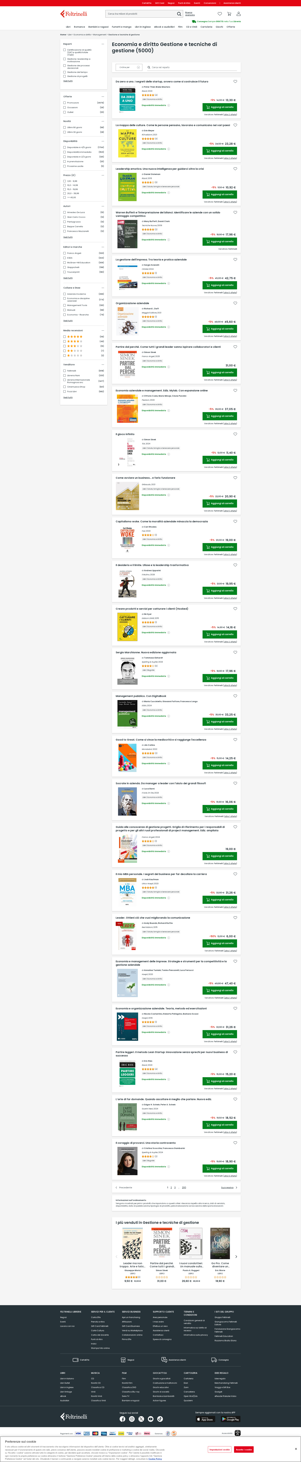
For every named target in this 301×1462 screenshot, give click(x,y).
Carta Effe (95, 1317)
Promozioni (73, 103)
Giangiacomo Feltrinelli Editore (226, 1323)
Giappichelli (73, 267)
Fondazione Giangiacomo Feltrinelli (227, 1330)
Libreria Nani (73, 375)
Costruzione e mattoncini (165, 1383)
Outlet (70, 112)
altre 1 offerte (230, 816)
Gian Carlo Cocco (76, 217)
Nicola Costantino (153, 1014)
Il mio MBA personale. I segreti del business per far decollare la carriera (161, 874)
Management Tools (77, 305)
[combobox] (144, 14)
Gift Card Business (131, 1326)
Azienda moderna (76, 294)
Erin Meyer (149, 130)
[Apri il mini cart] (229, 14)
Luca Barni (149, 788)
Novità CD (95, 1383)
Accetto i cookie (244, 1449)
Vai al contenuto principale (73, 3)
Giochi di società (161, 1391)
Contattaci (158, 1335)
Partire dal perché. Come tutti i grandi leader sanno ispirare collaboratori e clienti (168, 347)
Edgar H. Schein (152, 1104)
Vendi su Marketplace (132, 1330)
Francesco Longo (189, 701)
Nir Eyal (147, 614)
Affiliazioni (127, 1321)
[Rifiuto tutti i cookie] (296, 1448)
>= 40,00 (71, 197)
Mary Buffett (150, 221)
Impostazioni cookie (220, 1449)
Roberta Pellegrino (172, 1014)
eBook (63, 1396)
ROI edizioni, (147, 134)
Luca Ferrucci (186, 970)
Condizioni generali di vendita (194, 1322)
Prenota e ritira (98, 1321)
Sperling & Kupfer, (150, 662)
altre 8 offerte (230, 685)
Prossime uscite (75, 166)
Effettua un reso (160, 1326)
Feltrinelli (71, 371)
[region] (150, 1449)
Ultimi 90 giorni (74, 127)
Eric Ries (148, 1061)
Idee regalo (220, 1378)
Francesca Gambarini (174, 1148)
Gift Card (159, 3)
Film (124, 1378)
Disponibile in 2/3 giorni (79, 157)
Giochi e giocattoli (161, 1378)
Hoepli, (145, 974)
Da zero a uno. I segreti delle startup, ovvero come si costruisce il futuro (162, 81)
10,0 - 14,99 (72, 185)
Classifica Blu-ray (131, 1391)
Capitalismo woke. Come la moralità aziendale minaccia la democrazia (162, 521)
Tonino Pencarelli (170, 970)
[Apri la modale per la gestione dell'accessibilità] (238, 1433)
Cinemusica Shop (76, 387)
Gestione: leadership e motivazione (78, 60)
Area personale (160, 1317)
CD (92, 1378)
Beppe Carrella (75, 226)
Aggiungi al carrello (222, 107)
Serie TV (125, 1396)
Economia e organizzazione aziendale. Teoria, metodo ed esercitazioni (161, 1008)
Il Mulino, (146, 574)
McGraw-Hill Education (78, 262)
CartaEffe (146, 3)
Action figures (159, 1400)
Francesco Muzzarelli (78, 231)
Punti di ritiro (184, 3)
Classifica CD (97, 1387)
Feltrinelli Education (224, 1336)
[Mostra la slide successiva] (236, 1256)
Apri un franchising (131, 1317)
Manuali (71, 310)
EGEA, (144, 705)
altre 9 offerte (230, 1176)
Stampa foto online (100, 1348)
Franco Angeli (74, 253)
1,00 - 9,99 (72, 181)
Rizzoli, (144, 91)
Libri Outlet (65, 1383)
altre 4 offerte (230, 1132)
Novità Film (127, 1383)
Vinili (93, 1391)
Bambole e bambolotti (163, 1396)
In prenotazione (75, 161)
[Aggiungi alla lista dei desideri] (235, 81)
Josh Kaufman (151, 879)
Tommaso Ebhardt (153, 657)
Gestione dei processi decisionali (78, 67)
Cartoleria (188, 1378)
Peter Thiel (149, 87)
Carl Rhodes (150, 526)
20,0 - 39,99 (73, 193)
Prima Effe (126, 1339)
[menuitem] (68, 27)
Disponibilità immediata (79, 152)
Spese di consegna (162, 1339)
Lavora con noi (67, 1326)
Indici (93, 1343)
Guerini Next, (147, 1108)
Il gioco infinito (125, 434)
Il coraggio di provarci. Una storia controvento (146, 1143)
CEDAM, (145, 269)
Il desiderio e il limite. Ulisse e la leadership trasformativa (152, 565)
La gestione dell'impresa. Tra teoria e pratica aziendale (151, 259)
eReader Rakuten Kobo (225, 1396)
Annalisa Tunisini (152, 970)
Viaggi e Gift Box (222, 1387)
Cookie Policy (155, 1458)
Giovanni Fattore (171, 701)
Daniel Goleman (152, 174)
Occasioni (72, 107)
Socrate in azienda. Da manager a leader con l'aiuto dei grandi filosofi (161, 783)
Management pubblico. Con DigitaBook (141, 696)
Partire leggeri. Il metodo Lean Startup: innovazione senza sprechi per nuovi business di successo (172, 1053)
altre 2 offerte (230, 114)
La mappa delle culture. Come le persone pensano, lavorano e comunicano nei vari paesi (173, 125)
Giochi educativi (161, 1387)
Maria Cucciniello (153, 701)
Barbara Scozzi (190, 1014)
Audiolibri (64, 1400)
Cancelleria (189, 1391)
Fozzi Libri (72, 391)
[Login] (238, 14)
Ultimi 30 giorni (74, 132)
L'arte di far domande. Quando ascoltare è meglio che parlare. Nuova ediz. (164, 1099)
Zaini (186, 1387)
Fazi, (143, 531)
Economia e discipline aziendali (78, 299)
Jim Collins (149, 745)
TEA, (143, 443)
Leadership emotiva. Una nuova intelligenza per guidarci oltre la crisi (160, 169)
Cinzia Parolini (179, 396)
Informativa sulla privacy (196, 1335)
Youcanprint (73, 272)
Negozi (171, 3)
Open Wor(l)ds (191, 1396)
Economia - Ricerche (78, 315)
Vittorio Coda (151, 396)
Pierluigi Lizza (74, 222)
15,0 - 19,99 (72, 189)
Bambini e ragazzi (130, 1400)
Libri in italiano (67, 1378)
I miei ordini (158, 1321)
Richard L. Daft (151, 308)
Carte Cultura (97, 1330)
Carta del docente (100, 1335)
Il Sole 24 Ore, (148, 792)
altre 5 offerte (230, 201)
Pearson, (146, 400)
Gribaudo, (146, 484)
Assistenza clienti (232, 3)
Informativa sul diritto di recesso (195, 1329)
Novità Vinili (96, 1396)
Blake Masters (163, 87)
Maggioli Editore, (149, 312)
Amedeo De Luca (76, 212)
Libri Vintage (66, 1391)
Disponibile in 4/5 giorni (79, 147)
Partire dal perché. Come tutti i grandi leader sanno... (162, 1265)
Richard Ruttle (165, 923)
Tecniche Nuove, (149, 225)
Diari (186, 1383)
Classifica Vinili (98, 1400)
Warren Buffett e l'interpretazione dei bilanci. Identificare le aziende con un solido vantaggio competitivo (168, 214)
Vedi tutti (68, 81)
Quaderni (188, 1400)
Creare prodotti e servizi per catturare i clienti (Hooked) (152, 609)
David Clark (164, 221)
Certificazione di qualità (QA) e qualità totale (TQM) (79, 52)
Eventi (197, 3)
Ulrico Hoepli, (147, 883)
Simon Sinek (150, 352)
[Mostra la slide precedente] (116, 1256)
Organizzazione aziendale (132, 303)
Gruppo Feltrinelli (222, 1317)
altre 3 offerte (230, 423)
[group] (195, 21)
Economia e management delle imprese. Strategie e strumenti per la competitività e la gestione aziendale (171, 963)
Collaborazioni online (132, 1335)
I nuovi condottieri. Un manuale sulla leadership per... (191, 1265)
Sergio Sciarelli (151, 265)
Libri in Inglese (66, 1387)
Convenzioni (210, 3)
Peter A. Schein (168, 1104)
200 (184, 1187)
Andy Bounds (150, 923)
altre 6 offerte (230, 292)
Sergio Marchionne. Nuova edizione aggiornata (146, 652)
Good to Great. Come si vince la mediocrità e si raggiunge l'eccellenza (161, 740)
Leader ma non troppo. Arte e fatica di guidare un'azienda (133, 1265)
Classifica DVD (129, 1387)
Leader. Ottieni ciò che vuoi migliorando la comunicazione (153, 918)
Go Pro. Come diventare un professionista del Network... (220, 1265)
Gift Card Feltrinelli (99, 1326)
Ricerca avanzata (190, 13)
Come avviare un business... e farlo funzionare (145, 478)
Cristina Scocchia (153, 1148)
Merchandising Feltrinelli (226, 1383)
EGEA (69, 258)
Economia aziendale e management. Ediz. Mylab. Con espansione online (162, 390)
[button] (179, 14)
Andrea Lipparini (152, 570)
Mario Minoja (164, 396)
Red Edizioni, (147, 927)
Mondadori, (147, 749)
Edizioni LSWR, (148, 618)
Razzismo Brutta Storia (225, 1340)
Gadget (218, 1391)
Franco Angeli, (148, 356)
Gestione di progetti (77, 76)
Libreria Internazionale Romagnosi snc (78, 381)
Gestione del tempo (77, 72)
